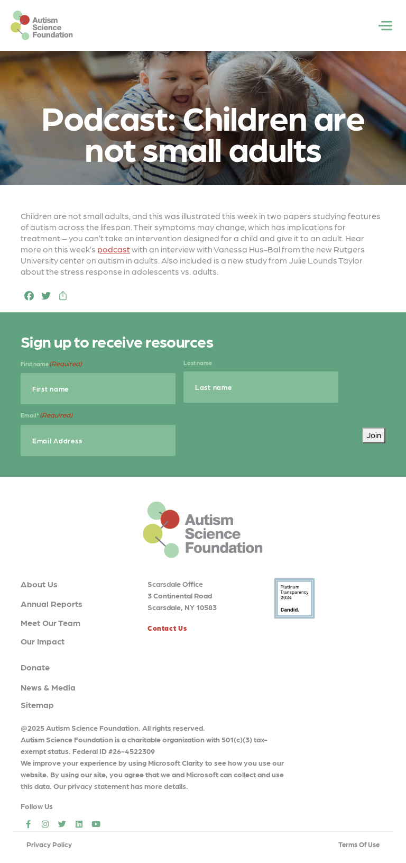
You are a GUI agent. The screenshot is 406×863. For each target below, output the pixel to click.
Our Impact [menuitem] (42, 641)
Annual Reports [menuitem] (51, 603)
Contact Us (167, 628)
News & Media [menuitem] (48, 687)
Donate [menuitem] (35, 667)
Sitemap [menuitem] (37, 705)
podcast (113, 249)
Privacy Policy (49, 844)
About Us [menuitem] (39, 584)
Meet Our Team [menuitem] (50, 622)
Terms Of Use (359, 844)
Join (373, 435)
